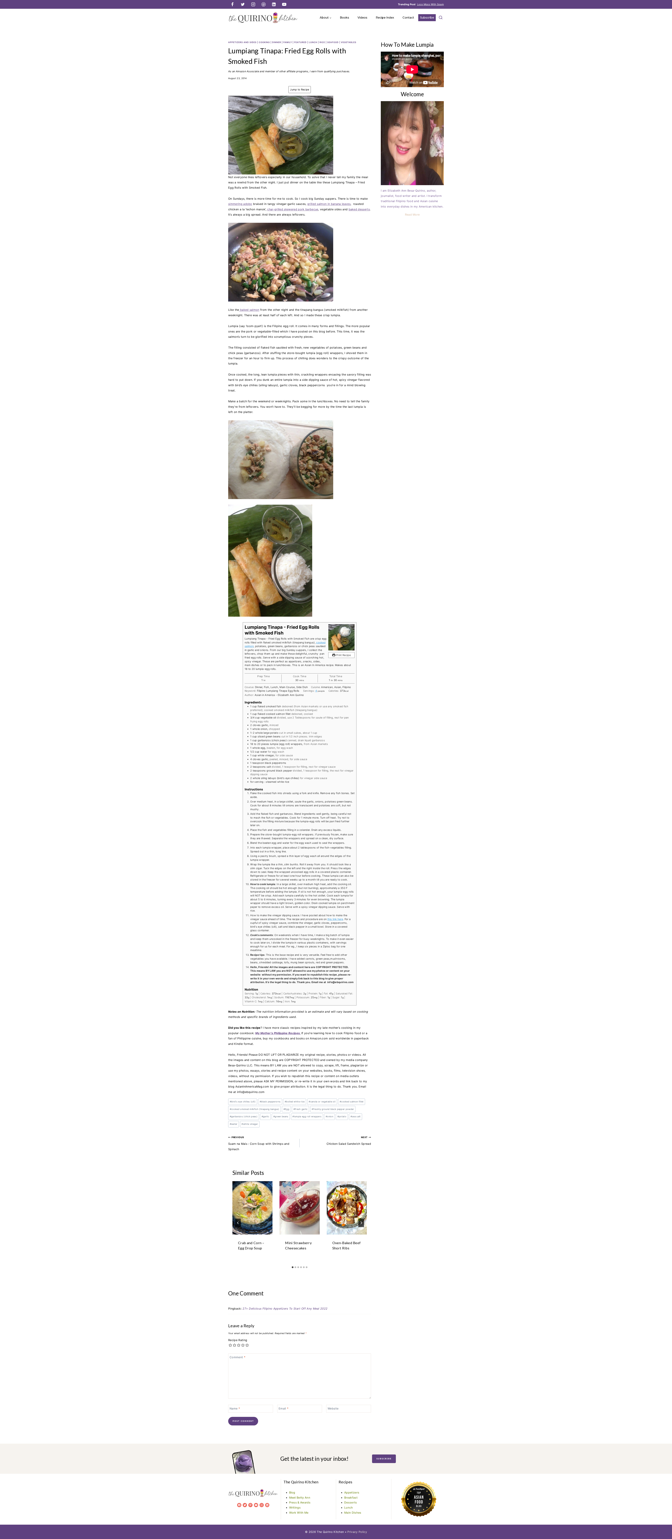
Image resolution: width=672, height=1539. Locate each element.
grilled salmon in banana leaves (329, 204)
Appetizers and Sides (242, 42)
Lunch (313, 42)
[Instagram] (253, 4)
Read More (412, 214)
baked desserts (359, 209)
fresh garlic (300, 1109)
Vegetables (348, 42)
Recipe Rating (237, 1340)
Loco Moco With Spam (430, 4)
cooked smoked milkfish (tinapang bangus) (254, 1109)
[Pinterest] (263, 4)
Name (235, 1408)
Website (333, 1408)
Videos (362, 17)
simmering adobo (240, 204)
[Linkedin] (274, 4)
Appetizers (351, 1492)
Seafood (333, 42)
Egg (286, 1109)
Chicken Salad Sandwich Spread (349, 1140)
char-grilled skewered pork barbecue (292, 209)
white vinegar (249, 1124)
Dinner (276, 42)
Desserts (350, 1502)
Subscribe (427, 17)
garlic (265, 1116)
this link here (335, 919)
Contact (408, 17)
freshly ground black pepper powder (333, 1109)
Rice (322, 42)
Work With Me (299, 1512)
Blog (292, 1492)
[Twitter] (243, 4)
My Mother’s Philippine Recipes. (278, 1033)
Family (287, 42)
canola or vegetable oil (322, 1101)
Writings (295, 1507)
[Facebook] (232, 4)
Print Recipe (343, 655)
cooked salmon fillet (352, 1101)
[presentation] (252, 1208)
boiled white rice (295, 1101)
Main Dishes (352, 1512)
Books (344, 17)
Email (283, 1408)
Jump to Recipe (299, 89)
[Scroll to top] (664, 1526)
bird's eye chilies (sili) (242, 1101)
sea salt (356, 1116)
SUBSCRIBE (383, 1458)
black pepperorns (270, 1101)
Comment (237, 1357)
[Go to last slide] (238, 1223)
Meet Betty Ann (299, 1497)
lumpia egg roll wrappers (306, 1116)
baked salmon (249, 309)
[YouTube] (284, 4)
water (233, 1124)
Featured (300, 42)
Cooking (264, 42)
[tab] (292, 1267)
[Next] (361, 1223)
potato (341, 1116)
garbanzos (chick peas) (243, 1116)
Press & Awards (299, 1502)
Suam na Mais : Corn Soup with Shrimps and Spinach (258, 1143)
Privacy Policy (357, 1532)
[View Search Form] (441, 18)
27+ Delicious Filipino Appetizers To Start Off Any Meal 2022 (285, 1308)
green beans (280, 1116)
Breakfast (351, 1497)
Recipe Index (385, 17)
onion (329, 1116)
